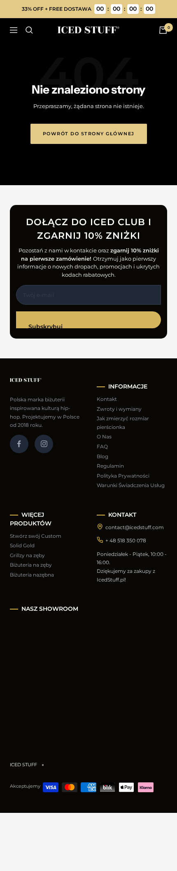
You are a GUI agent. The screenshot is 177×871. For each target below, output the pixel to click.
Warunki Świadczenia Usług (131, 485)
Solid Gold (22, 545)
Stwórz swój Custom (35, 536)
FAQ (102, 446)
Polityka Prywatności (123, 476)
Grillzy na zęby (27, 555)
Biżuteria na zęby (31, 565)
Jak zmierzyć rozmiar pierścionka (123, 422)
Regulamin (110, 466)
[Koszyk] (163, 30)
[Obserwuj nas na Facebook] (19, 444)
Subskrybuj (45, 325)
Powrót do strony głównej (89, 134)
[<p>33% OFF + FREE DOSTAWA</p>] (88, 9)
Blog (102, 456)
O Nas (104, 436)
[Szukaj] (29, 30)
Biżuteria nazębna (32, 575)
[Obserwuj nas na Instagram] (44, 444)
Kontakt (107, 399)
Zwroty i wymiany (119, 409)
